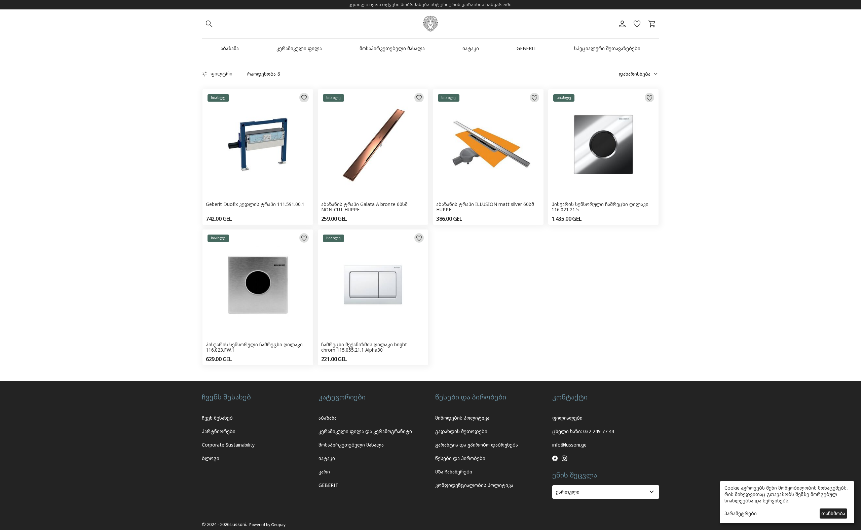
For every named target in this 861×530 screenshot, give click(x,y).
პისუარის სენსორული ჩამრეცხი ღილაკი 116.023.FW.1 (254, 347)
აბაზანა (230, 48)
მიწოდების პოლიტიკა (462, 418)
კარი (324, 471)
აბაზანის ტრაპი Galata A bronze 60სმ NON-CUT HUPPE (364, 207)
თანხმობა (833, 513)
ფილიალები (567, 418)
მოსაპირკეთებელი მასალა (392, 48)
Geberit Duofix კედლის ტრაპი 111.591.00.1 (255, 204)
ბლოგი (210, 458)
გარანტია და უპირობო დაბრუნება (476, 444)
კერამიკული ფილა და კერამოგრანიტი (365, 431)
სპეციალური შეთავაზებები (607, 48)
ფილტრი (221, 73)
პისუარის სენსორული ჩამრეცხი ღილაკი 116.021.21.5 (600, 207)
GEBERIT (526, 48)
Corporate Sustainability (228, 444)
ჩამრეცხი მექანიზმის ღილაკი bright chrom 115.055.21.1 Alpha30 (364, 347)
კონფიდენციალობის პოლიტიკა (474, 485)
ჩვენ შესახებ (217, 418)
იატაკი (470, 48)
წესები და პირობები (460, 458)
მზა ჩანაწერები (453, 471)
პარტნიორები (218, 431)
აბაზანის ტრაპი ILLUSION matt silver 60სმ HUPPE (485, 207)
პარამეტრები (740, 513)
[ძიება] (209, 23)
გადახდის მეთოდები (461, 431)
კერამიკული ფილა (299, 48)
